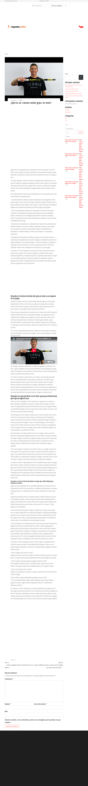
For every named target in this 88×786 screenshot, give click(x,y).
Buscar (66, 73)
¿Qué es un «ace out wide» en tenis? (71, 89)
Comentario (9, 679)
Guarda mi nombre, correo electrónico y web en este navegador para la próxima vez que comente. (33, 721)
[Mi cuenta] (76, 27)
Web (6, 711)
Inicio (6, 54)
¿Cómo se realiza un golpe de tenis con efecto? (73, 93)
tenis (15, 659)
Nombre (8, 704)
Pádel (66, 118)
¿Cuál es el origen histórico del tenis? (71, 91)
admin (21, 100)
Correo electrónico (40, 704)
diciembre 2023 (68, 112)
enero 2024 (67, 110)
